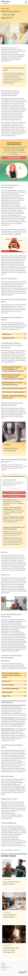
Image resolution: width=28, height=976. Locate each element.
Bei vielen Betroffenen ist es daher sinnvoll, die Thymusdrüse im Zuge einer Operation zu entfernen (14, 293)
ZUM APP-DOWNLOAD (14, 157)
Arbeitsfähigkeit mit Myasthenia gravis (10, 916)
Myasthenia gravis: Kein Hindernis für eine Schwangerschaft (11, 950)
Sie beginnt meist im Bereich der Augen (13, 410)
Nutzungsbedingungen (5, 967)
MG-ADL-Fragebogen (19, 149)
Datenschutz (3, 965)
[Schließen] (25, 478)
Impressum (3, 963)
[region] (14, 488)
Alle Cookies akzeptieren (14, 496)
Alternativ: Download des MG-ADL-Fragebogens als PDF (14, 161)
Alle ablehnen (14, 492)
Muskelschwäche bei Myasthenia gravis (11, 449)
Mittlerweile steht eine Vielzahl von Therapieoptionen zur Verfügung (11, 115)
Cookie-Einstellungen (14, 489)
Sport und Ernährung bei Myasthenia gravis (11, 883)
